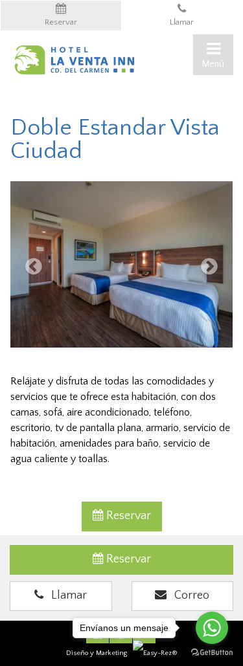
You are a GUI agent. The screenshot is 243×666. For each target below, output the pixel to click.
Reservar (127, 515)
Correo (188, 595)
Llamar (182, 22)
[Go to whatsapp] (212, 628)
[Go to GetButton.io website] (212, 653)
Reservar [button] (61, 22)
